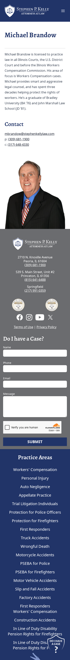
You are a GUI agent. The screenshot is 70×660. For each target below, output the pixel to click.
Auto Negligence (35, 486)
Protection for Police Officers (35, 512)
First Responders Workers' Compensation (35, 608)
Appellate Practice (35, 495)
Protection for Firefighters (35, 520)
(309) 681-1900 (18, 139)
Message (9, 394)
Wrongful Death (35, 546)
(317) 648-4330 (18, 144)
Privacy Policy (46, 327)
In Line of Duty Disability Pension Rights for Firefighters (35, 631)
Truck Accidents (35, 537)
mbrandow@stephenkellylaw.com (29, 134)
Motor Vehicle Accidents (35, 580)
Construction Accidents (35, 620)
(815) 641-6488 (35, 280)
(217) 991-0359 (35, 290)
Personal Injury (35, 478)
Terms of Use (23, 327)
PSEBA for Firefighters (35, 572)
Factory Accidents (35, 597)
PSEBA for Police (35, 563)
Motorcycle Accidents (35, 554)
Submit (35, 441)
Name (7, 347)
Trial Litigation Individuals (35, 503)
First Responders (35, 529)
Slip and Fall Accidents (35, 589)
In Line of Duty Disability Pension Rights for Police (35, 645)
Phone (7, 363)
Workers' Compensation (35, 469)
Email (6, 378)
